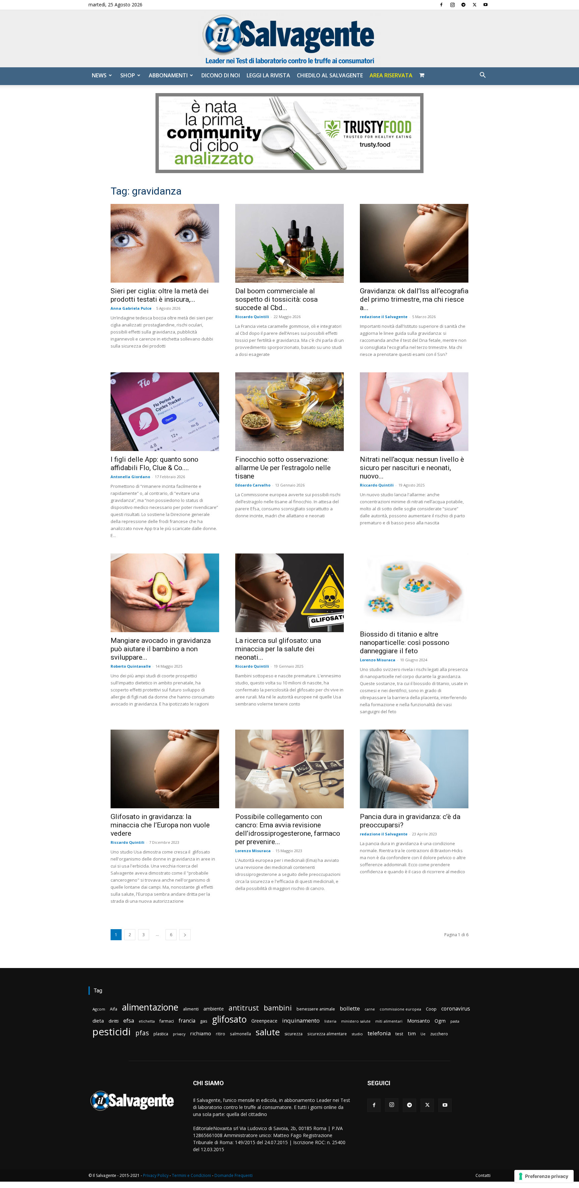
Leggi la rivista (268, 75)
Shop (127, 75)
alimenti (191, 1009)
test (399, 1034)
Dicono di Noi (220, 75)
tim (412, 1033)
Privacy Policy (156, 1175)
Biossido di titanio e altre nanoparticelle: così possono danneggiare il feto (404, 642)
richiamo (200, 1033)
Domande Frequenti (233, 1175)
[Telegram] (463, 4)
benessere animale (316, 1009)
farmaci (166, 1021)
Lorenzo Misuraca (377, 659)
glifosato (229, 1019)
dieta (98, 1020)
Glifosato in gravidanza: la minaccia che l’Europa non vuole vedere (160, 825)
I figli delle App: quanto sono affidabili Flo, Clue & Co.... (154, 463)
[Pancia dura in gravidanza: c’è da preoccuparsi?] (414, 769)
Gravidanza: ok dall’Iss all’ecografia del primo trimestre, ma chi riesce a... (414, 299)
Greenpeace (264, 1021)
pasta (454, 1021)
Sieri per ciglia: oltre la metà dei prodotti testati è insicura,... (160, 295)
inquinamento (301, 1020)
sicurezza (293, 1034)
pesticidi (111, 1031)
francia (187, 1020)
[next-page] (185, 934)
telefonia (379, 1033)
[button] (482, 76)
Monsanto (418, 1021)
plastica (160, 1034)
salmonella (240, 1033)
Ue (423, 1033)
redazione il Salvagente (383, 316)
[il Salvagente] (289, 38)
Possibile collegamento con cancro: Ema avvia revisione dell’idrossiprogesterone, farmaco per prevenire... (287, 829)
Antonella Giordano (130, 476)
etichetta (147, 1021)
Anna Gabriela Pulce (131, 308)
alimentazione (150, 1007)
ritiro (220, 1033)
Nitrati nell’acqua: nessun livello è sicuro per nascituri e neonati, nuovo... (412, 467)
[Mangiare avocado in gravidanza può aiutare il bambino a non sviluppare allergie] (165, 592)
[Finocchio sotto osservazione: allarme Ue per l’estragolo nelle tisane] (289, 411)
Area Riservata (391, 75)
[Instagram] (452, 4)
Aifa (113, 1009)
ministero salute (356, 1021)
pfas (142, 1033)
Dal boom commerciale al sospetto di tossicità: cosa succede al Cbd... (276, 299)
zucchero (439, 1034)
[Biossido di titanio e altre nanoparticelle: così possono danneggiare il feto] (414, 589)
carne (370, 1009)
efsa (128, 1020)
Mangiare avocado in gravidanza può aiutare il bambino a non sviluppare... (161, 649)
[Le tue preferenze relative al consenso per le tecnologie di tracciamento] (544, 1176)
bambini (278, 1007)
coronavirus (455, 1008)
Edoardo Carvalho (252, 485)
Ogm (440, 1021)
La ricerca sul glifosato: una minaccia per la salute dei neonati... (278, 649)
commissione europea (400, 1009)
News (99, 75)
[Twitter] (474, 4)
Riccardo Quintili (252, 316)
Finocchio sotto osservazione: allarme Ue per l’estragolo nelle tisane (283, 467)
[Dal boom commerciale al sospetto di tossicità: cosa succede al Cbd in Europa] (289, 243)
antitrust (244, 1007)
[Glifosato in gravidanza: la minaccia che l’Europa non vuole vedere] (165, 769)
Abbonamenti (168, 75)
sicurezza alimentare (327, 1033)
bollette (350, 1008)
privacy (179, 1033)
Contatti (483, 1175)
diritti (114, 1021)
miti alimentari (388, 1021)
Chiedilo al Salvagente (330, 75)
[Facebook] (441, 4)
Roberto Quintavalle (131, 666)
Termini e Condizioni (191, 1175)
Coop (431, 1009)
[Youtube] (485, 4)
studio (357, 1033)
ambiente (213, 1009)
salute (268, 1032)
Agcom (98, 1009)
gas (203, 1021)
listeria (330, 1021)
